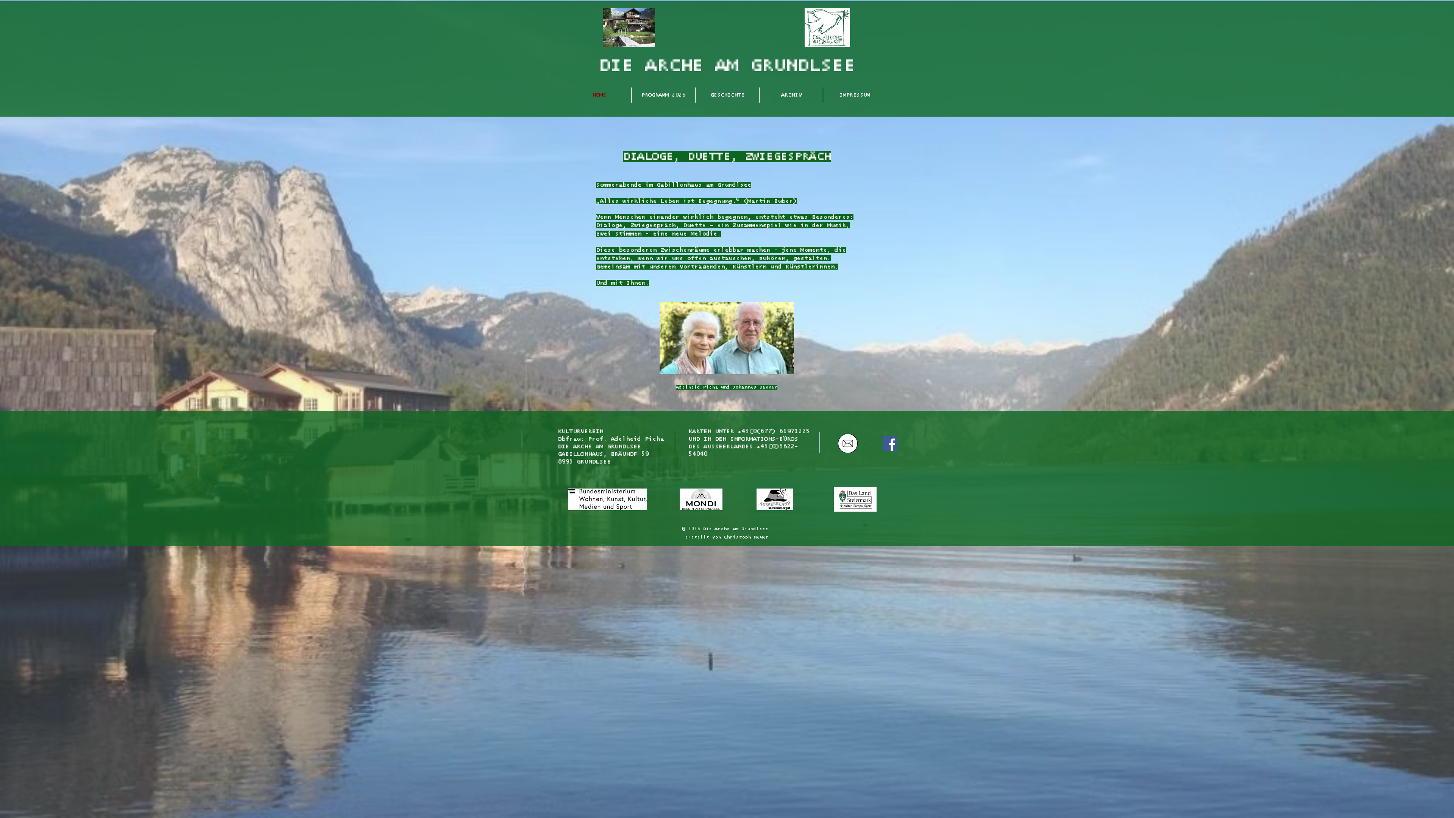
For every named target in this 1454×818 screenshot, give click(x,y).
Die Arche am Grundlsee (735, 529)
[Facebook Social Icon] (890, 443)
